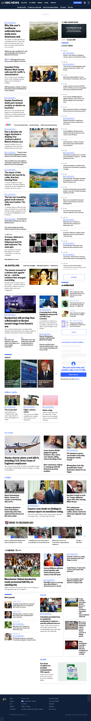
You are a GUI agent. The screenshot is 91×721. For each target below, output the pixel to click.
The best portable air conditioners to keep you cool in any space (77, 324)
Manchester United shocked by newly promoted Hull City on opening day (20, 581)
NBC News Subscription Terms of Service (32, 709)
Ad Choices (13, 709)
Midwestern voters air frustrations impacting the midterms (60, 542)
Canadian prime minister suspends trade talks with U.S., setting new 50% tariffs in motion (24, 605)
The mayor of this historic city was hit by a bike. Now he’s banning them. (15, 176)
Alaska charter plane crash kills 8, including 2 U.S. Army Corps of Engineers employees (22, 460)
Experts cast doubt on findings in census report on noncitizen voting (74, 56)
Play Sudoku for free (11, 259)
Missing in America (43, 265)
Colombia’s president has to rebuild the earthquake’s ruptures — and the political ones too (74, 156)
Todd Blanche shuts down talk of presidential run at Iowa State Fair (38, 541)
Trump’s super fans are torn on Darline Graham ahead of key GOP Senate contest (16, 154)
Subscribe (51, 704)
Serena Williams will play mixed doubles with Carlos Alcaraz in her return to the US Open (74, 133)
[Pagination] (80, 525)
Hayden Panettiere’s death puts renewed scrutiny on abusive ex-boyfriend (15, 104)
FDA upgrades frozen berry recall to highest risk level (15, 60)
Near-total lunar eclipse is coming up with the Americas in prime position (74, 110)
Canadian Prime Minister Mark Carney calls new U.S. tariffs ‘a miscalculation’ (15, 71)
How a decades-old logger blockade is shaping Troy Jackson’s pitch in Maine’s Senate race (14, 136)
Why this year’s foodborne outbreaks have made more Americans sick (13, 31)
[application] (43, 74)
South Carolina (34, 125)
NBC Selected (52, 709)
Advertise (51, 706)
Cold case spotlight (29, 265)
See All (74, 332)
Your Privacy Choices (30, 701)
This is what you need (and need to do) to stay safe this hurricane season (77, 294)
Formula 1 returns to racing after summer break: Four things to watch (76, 558)
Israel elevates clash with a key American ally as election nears (16, 221)
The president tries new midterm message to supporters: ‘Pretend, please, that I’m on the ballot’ (16, 162)
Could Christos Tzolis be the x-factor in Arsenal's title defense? (76, 569)
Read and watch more (57, 265)
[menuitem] (24, 2)
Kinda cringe (47, 410)
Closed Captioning (54, 701)
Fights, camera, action (30, 410)
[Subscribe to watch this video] (20, 304)
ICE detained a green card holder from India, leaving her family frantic (76, 456)
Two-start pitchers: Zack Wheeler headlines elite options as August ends (75, 580)
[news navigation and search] (89, 2)
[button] (46, 2)
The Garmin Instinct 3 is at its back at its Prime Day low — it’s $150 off (77, 304)
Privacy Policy (25, 698)
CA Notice (23, 704)
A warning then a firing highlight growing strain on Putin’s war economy (48, 315)
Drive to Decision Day (21, 125)
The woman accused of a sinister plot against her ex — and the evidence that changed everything (15, 275)
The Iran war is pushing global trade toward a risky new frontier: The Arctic (15, 201)
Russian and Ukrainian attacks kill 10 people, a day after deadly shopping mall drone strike (48, 347)
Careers (12, 706)
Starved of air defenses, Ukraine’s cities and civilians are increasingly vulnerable (12, 343)
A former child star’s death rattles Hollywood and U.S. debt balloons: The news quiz (14, 242)
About (11, 698)
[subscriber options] (85, 2)
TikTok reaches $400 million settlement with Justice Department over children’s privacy (74, 267)
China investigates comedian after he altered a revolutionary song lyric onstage (74, 167)
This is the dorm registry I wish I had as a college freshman (77, 314)
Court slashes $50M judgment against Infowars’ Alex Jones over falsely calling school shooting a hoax (73, 99)
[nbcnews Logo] (4, 699)
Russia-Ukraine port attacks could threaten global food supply (47, 338)
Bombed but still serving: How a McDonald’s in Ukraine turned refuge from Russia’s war (20, 322)
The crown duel (11, 409)
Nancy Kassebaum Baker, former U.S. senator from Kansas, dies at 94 (74, 78)
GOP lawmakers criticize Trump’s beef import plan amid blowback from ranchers (16, 88)
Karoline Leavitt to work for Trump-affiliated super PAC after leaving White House (76, 498)
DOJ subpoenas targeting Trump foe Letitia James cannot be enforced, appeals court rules (76, 511)
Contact (12, 701)
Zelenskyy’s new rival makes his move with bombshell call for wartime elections (28, 342)
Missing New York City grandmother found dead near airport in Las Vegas (76, 468)
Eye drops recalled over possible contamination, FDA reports (46, 667)
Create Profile (73, 374)
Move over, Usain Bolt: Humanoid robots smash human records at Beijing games (73, 201)
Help (11, 704)
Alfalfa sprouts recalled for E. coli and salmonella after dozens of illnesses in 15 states (16, 53)
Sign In (77, 379)
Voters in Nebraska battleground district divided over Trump (15, 541)
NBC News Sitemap (53, 698)
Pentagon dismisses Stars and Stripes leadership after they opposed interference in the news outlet (14, 511)
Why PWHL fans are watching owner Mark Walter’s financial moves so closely (53, 584)
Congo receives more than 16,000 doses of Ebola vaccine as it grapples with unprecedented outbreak (74, 87)
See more (74, 277)
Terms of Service (25, 706)
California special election (49, 125)
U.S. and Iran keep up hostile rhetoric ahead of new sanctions (15, 228)
